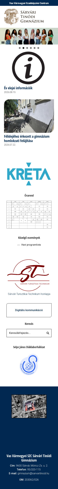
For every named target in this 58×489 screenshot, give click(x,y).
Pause (3, 42)
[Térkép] (28, 406)
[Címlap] (24, 16)
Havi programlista (31, 244)
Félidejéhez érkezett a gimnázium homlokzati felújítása (26, 138)
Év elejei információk (18, 88)
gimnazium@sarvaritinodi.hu (33, 473)
